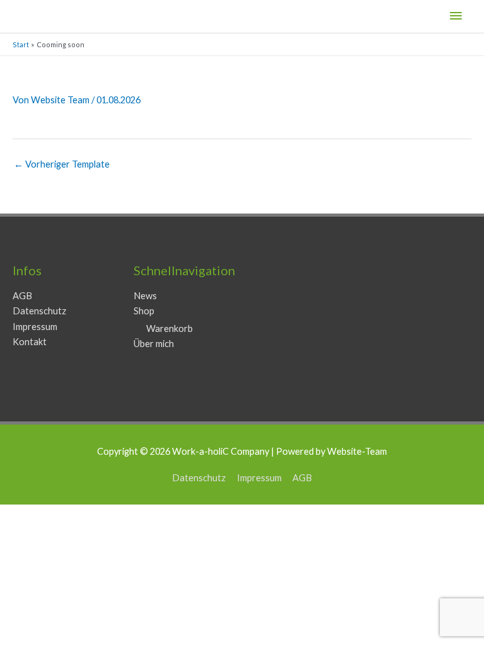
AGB (22, 295)
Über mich (154, 343)
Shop (144, 310)
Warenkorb (169, 328)
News (145, 295)
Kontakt (30, 341)
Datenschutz (39, 310)
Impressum (35, 326)
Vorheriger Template (62, 164)
